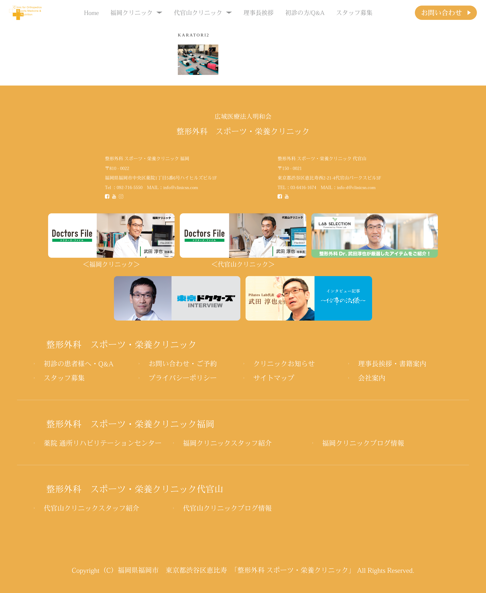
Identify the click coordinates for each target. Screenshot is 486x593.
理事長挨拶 (258, 13)
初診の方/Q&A (305, 13)
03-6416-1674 (303, 187)
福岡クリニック (131, 13)
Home (91, 13)
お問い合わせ (441, 12)
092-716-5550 (130, 187)
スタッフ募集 (354, 13)
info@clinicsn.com (180, 187)
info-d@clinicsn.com (356, 187)
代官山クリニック (198, 13)
